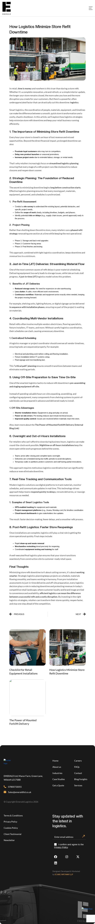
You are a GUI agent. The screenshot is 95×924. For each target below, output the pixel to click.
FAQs (77, 767)
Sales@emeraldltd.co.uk (19, 792)
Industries (57, 773)
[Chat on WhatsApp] (87, 909)
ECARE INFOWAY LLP (64, 874)
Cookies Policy (11, 827)
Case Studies (58, 779)
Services (78, 785)
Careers (78, 760)
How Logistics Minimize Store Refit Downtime (67, 671)
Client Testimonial (12, 834)
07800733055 (15, 786)
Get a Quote (58, 785)
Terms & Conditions (13, 815)
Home (55, 760)
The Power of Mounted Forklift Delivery (22, 721)
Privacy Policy (10, 821)
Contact (78, 773)
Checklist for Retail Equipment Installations (23, 671)
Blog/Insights (80, 779)
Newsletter (9, 840)
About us (56, 767)
